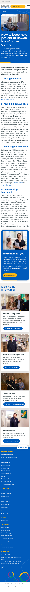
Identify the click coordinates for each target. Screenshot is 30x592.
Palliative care (5, 476)
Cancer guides (5, 465)
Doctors (4, 511)
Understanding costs (7, 454)
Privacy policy (6, 587)
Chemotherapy (5, 530)
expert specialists (7, 99)
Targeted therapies (7, 538)
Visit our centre (5, 521)
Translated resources (7, 484)
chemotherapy (6, 185)
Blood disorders (5, 504)
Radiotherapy (5, 527)
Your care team (6, 463)
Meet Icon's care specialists (14, 404)
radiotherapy (18, 183)
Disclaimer (23, 587)
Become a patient (18, 6)
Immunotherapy (6, 533)
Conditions (5, 488)
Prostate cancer (6, 494)
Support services (6, 473)
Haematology (5, 541)
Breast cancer (5, 491)
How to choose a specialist (9, 457)
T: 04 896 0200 (5, 555)
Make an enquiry (10, 275)
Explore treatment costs (13, 328)
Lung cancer (5, 499)
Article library (5, 468)
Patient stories (5, 471)
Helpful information (7, 452)
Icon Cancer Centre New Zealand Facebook (2, 567)
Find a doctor (5, 514)
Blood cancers (5, 502)
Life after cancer (6, 481)
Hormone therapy (6, 535)
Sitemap (15, 589)
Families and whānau (7, 479)
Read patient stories (12, 441)
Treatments (5, 525)
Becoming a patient (7, 460)
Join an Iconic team (7, 548)
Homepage (5, 6)
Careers (4, 545)
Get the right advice (11, 367)
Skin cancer (4, 507)
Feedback (15, 587)
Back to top (23, 447)
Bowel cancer (5, 496)
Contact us (5, 552)
